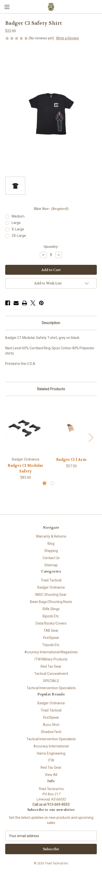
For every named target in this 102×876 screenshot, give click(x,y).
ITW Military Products (51, 659)
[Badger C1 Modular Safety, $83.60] (25, 427)
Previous (6, 437)
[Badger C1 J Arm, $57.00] (71, 427)
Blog (51, 544)
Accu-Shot (51, 725)
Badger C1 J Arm (71, 459)
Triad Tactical (51, 580)
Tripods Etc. (51, 645)
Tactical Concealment (51, 674)
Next (91, 437)
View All (51, 775)
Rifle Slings (51, 609)
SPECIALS (51, 681)
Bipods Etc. (51, 616)
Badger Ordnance (51, 587)
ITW (51, 760)
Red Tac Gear (51, 666)
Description (51, 323)
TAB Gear (51, 630)
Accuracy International (51, 746)
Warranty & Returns (51, 536)
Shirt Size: (51, 209)
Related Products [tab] (51, 389)
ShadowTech (51, 732)
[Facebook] (7, 303)
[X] (32, 303)
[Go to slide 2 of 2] (52, 483)
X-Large (18, 229)
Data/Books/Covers (51, 623)
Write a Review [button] (67, 38)
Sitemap (51, 565)
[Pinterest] (41, 303)
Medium (18, 216)
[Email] (16, 303)
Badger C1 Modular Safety (25, 468)
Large (16, 223)
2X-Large (19, 236)
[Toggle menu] (7, 7)
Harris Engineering (51, 753)
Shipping (51, 551)
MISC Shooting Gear (51, 595)
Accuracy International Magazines (51, 652)
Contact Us (51, 558)
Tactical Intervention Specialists (51, 688)
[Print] (24, 303)
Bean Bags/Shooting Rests (51, 602)
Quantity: (51, 247)
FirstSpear (51, 638)
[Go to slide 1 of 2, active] (44, 483)
